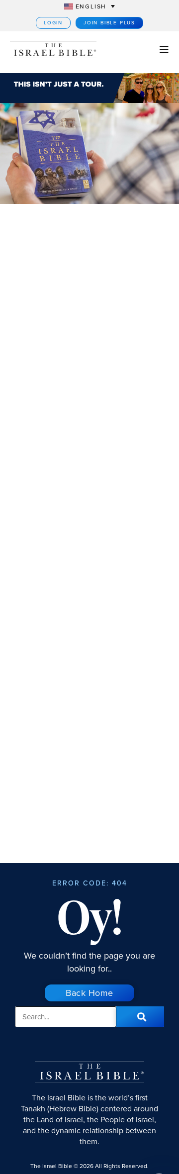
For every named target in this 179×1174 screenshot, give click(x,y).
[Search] (140, 1016)
